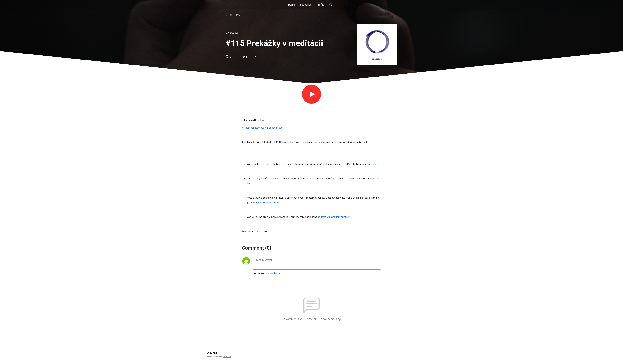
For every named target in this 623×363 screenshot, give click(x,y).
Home (291, 4)
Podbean (227, 356)
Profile (320, 4)
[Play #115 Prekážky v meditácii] (311, 94)
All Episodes (237, 15)
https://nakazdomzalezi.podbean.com (262, 127)
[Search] (331, 4)
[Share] (256, 56)
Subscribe (306, 4)
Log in (277, 273)
